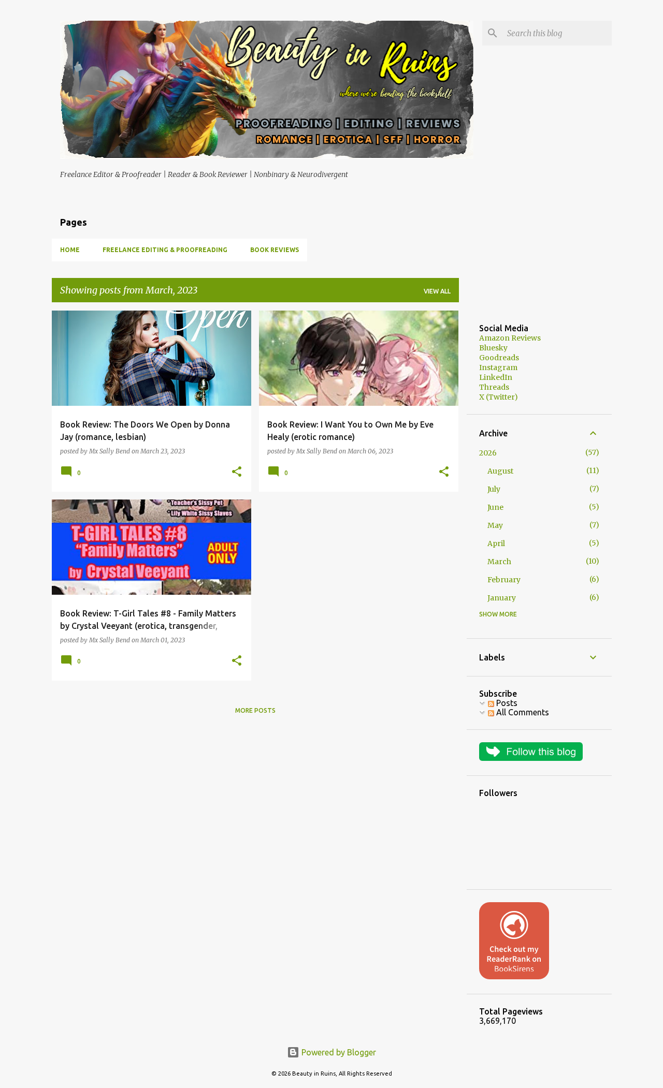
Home (70, 249)
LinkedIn (495, 377)
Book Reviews (274, 249)
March (499, 561)
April (496, 543)
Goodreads (499, 357)
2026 (488, 453)
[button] (236, 472)
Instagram (498, 367)
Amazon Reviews (510, 338)
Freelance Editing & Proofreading (165, 249)
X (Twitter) (498, 397)
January (501, 597)
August (500, 471)
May (495, 525)
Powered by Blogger (337, 1052)
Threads (494, 387)
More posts (255, 710)
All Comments (521, 712)
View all (437, 291)
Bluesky (493, 347)
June (495, 507)
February (504, 579)
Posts (505, 703)
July (493, 489)
